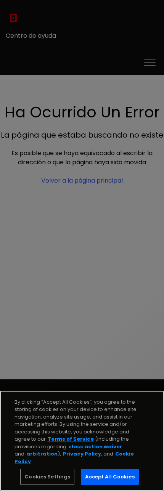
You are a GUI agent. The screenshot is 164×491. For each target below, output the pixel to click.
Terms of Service (71, 439)
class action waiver (95, 446)
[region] (82, 441)
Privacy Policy (82, 453)
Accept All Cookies (109, 476)
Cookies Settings (47, 476)
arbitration (42, 453)
